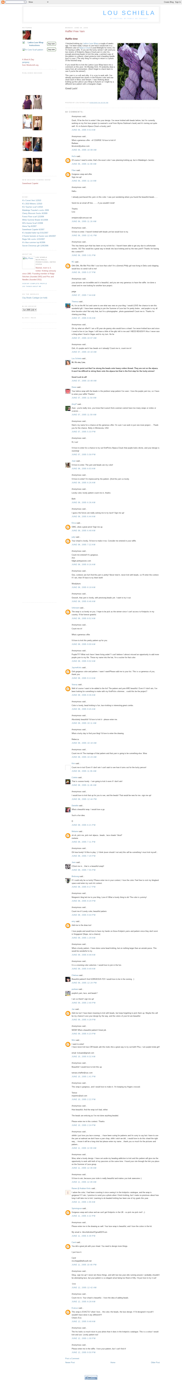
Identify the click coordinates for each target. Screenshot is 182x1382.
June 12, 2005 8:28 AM (83, 1302)
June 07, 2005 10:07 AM (84, 338)
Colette (74, 777)
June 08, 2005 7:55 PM (84, 870)
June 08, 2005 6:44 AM (83, 516)
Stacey (74, 684)
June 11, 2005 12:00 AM (84, 1148)
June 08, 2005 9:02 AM (83, 661)
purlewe (75, 989)
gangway (25, 62)
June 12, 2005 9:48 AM (83, 1321)
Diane (74, 387)
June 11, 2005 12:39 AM (84, 1168)
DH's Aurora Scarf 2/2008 (32, 223)
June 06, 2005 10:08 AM (84, 150)
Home (112, 1362)
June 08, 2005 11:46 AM (84, 785)
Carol (74, 1242)
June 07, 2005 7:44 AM (83, 295)
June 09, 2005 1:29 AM (83, 938)
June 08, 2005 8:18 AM (83, 587)
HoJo (74, 156)
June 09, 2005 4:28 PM (84, 1020)
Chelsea (75, 975)
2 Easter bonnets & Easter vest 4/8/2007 (39, 236)
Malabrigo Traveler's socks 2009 (35, 210)
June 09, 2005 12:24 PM (84, 983)
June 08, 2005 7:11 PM (83, 842)
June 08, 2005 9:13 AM (83, 678)
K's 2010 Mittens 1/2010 (32, 204)
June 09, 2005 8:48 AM (83, 955)
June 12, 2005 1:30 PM (84, 1338)
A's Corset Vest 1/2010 (31, 200)
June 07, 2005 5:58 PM (84, 454)
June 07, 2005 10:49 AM (84, 381)
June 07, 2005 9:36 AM (83, 318)
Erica (74, 523)
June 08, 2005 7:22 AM (83, 545)
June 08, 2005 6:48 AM (83, 531)
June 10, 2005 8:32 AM (83, 1057)
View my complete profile (34, 283)
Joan (74, 461)
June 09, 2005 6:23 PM (84, 1034)
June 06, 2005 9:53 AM (83, 130)
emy (73, 921)
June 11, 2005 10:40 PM (84, 1265)
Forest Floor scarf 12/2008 (33, 217)
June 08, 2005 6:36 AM (83, 502)
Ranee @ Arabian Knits (81, 1188)
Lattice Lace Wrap (90, 43)
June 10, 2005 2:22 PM (84, 1099)
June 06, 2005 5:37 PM (84, 272)
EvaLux (75, 1308)
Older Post (155, 1362)
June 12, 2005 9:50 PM (84, 1352)
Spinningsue (77, 1208)
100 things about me (31, 286)
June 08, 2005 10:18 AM (84, 743)
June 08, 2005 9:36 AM (83, 695)
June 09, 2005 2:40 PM (84, 1003)
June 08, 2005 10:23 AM (84, 757)
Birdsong (75, 876)
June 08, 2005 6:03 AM (83, 469)
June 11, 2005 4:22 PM (83, 1216)
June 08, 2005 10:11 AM (84, 723)
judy (73, 537)
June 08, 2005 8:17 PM (84, 887)
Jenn (74, 862)
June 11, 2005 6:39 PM (83, 1236)
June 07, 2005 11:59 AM (84, 415)
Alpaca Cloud (84, 48)
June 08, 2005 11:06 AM (84, 771)
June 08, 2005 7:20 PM (84, 856)
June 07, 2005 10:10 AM (84, 352)
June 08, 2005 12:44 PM (84, 799)
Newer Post (70, 1362)
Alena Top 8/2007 (29, 226)
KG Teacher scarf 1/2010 (32, 207)
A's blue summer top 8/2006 (33, 242)
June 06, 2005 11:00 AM (84, 164)
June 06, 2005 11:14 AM (84, 181)
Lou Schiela (129, 13)
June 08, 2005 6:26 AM (83, 483)
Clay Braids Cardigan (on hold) (34, 298)
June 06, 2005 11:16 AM (84, 221)
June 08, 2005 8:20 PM (84, 901)
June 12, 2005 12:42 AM (84, 1288)
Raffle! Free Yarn (75, 31)
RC (73, 262)
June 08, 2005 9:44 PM (84, 915)
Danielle (75, 806)
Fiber (74, 170)
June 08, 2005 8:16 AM (83, 564)
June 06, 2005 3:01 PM (84, 255)
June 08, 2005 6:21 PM (84, 825)
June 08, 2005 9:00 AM (83, 644)
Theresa (75, 302)
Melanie (75, 831)
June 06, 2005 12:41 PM (84, 235)
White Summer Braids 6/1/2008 (35, 220)
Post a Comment (72, 1358)
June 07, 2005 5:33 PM (84, 432)
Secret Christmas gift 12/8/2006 (35, 246)
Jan (73, 1009)
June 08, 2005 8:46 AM (83, 601)
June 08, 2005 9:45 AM (83, 709)
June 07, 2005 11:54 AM (84, 398)
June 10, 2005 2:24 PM (84, 1125)
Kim (73, 763)
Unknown (75, 608)
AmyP (74, 404)
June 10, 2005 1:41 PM (84, 1077)
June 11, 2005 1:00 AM (83, 1202)
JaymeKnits (76, 667)
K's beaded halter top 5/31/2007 (35, 233)
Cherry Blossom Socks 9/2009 (34, 213)
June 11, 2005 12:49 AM (84, 1182)
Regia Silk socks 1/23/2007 (33, 239)
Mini (73, 1040)
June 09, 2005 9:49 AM (83, 969)
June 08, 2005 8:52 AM (83, 618)
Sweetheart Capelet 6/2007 (33, 229)
